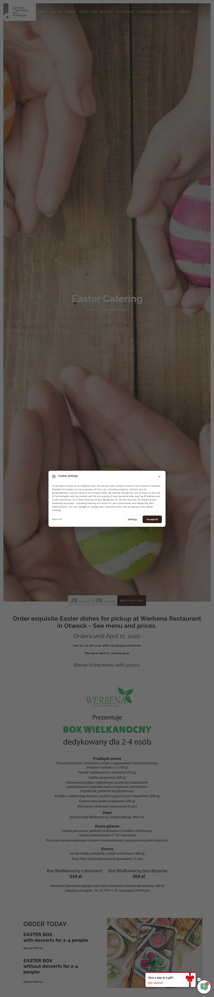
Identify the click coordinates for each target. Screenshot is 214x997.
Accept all (152, 519)
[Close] (159, 476)
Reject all (57, 519)
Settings (132, 519)
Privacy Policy (99, 492)
